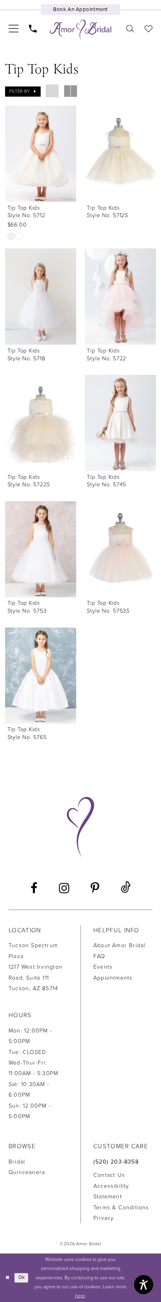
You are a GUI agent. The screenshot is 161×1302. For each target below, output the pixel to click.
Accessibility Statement (111, 1191)
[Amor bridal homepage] (80, 30)
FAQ (99, 956)
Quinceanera (27, 1172)
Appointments (113, 978)
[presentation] (40, 154)
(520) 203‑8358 (116, 1161)
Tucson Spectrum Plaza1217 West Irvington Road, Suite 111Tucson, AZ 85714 (36, 967)
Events (103, 967)
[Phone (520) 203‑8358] (33, 29)
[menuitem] (13, 29)
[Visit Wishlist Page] (148, 29)
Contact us (109, 1175)
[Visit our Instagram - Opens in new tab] (64, 888)
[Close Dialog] (7, 1278)
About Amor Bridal (119, 945)
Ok (21, 1277)
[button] (13, 29)
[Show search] (130, 29)
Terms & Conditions (121, 1207)
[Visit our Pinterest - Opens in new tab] (95, 888)
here (80, 1296)
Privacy (103, 1218)
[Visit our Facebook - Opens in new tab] (34, 888)
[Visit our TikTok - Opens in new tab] (125, 888)
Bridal (17, 1161)
